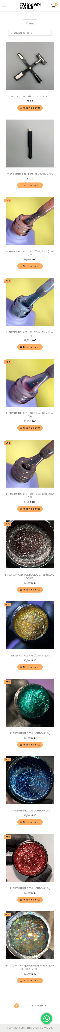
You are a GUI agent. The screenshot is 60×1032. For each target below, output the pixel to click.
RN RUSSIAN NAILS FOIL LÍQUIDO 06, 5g (30, 733)
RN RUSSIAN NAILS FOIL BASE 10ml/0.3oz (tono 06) (30, 495)
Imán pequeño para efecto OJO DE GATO (30, 173)
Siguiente (40, 1005)
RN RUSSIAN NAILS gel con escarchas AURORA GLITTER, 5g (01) (29, 967)
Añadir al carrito (31, 107)
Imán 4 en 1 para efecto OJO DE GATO (30, 96)
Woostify (48, 1028)
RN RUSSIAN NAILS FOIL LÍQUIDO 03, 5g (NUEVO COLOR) (30, 576)
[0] (53, 6)
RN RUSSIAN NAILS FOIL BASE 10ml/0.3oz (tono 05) (30, 414)
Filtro (31, 23)
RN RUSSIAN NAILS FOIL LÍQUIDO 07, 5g (30, 810)
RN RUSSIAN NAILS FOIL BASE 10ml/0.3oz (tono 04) (30, 334)
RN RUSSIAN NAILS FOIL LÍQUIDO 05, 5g (30, 655)
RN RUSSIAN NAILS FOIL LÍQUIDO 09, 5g (30, 888)
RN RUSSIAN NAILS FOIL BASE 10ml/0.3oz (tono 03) (30, 253)
